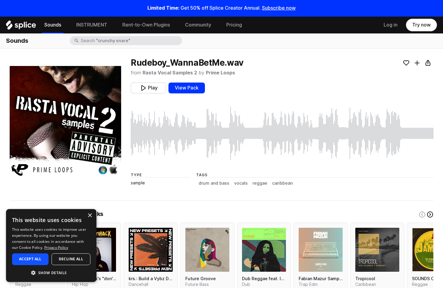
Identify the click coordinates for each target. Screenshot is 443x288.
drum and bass (214, 183)
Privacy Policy (56, 247)
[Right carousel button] (430, 214)
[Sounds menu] (66, 25)
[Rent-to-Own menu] (174, 25)
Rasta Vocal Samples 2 (170, 73)
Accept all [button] (30, 258)
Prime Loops (220, 73)
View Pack (187, 88)
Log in (390, 25)
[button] (51, 272)
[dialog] (51, 245)
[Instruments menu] (112, 25)
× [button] (89, 215)
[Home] (21, 26)
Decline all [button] (71, 258)
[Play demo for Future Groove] (207, 249)
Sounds (52, 25)
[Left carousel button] (422, 214)
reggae (260, 183)
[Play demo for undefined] (65, 121)
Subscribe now (279, 8)
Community (198, 25)
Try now (421, 25)
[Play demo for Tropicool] (377, 249)
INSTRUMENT (91, 25)
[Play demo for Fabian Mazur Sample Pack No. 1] (320, 249)
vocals (241, 183)
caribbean (282, 183)
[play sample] (282, 133)
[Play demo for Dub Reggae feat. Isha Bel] (264, 249)
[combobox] (131, 40)
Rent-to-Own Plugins (146, 25)
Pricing (234, 25)
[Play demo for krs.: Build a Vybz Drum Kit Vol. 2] (150, 249)
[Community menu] (216, 25)
